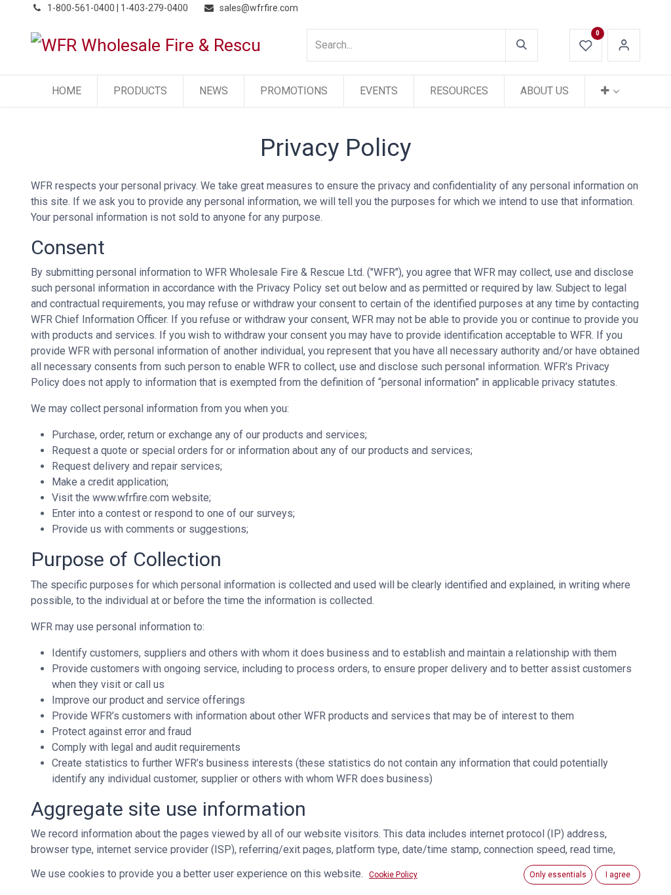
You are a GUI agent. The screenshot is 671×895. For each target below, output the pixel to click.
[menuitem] (66, 91)
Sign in (623, 45)
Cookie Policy (393, 874)
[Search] (521, 45)
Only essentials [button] (557, 874)
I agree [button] (617, 874)
